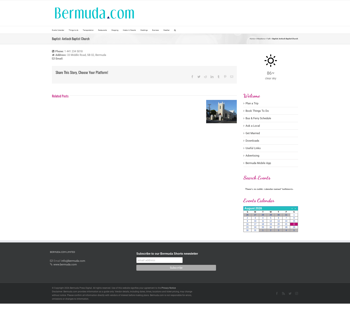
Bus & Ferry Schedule (258, 118)
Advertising (252, 155)
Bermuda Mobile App (258, 163)
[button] (175, 29)
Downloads (252, 140)
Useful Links (253, 148)
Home (252, 39)
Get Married (253, 133)
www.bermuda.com (65, 264)
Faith (269, 39)
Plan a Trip (252, 103)
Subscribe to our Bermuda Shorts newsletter (167, 253)
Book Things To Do (257, 110)
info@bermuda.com (73, 260)
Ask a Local (253, 125)
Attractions (260, 39)
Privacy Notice (169, 288)
